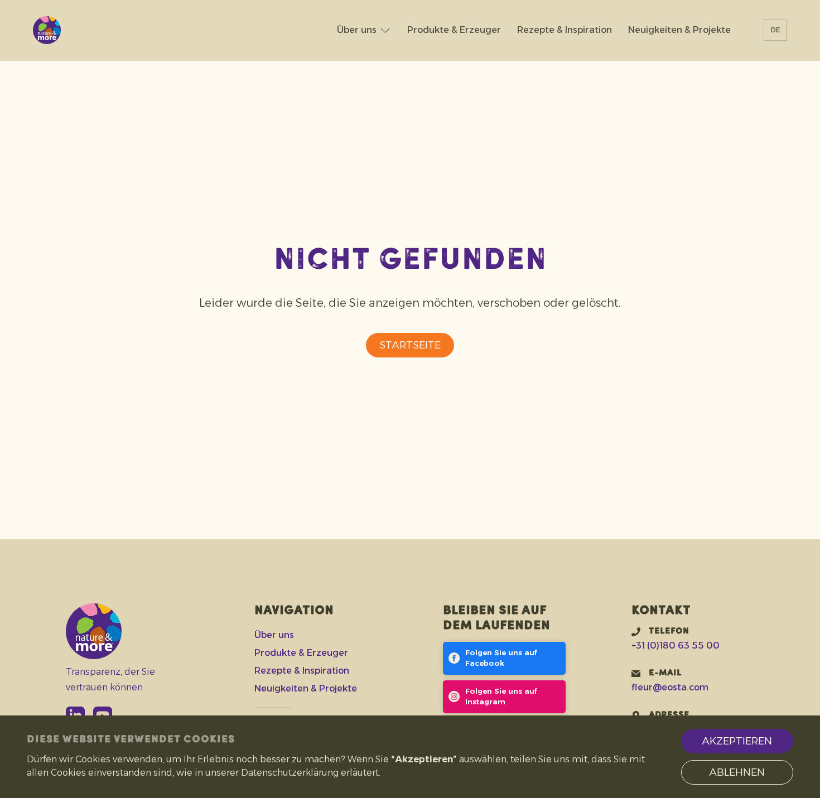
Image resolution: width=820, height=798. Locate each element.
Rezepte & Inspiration (564, 30)
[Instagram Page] (504, 696)
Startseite (410, 345)
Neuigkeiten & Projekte (679, 30)
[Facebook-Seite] (504, 658)
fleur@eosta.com (669, 687)
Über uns (357, 30)
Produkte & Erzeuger (454, 30)
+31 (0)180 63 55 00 (675, 645)
